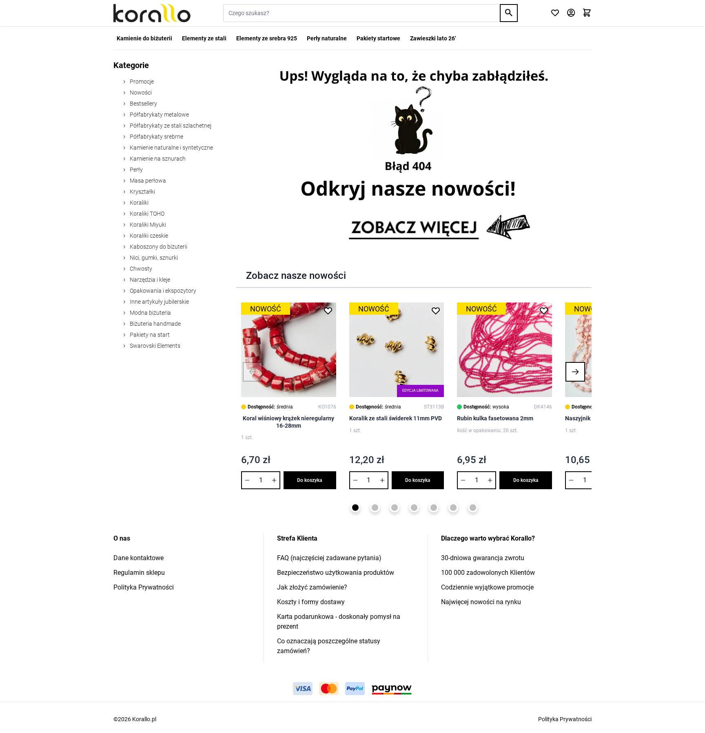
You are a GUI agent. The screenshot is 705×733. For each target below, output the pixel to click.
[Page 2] (375, 507)
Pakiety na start (149, 334)
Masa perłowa (147, 180)
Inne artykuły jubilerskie (159, 301)
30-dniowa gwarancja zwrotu (482, 558)
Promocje (141, 81)
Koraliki (139, 202)
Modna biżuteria (150, 312)
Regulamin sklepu (139, 572)
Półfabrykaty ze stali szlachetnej (170, 125)
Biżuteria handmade (155, 323)
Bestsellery (143, 103)
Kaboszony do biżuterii (158, 246)
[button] (252, 372)
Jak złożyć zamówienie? (312, 587)
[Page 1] (355, 507)
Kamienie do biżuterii (144, 38)
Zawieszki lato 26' (433, 38)
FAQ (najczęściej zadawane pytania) (329, 558)
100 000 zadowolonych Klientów (488, 572)
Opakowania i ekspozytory (162, 290)
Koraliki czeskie (148, 235)
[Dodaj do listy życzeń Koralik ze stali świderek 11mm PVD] (436, 311)
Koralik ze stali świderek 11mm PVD (395, 418)
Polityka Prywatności (143, 587)
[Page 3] (394, 507)
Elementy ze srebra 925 (266, 38)
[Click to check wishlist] (555, 13)
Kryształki (142, 191)
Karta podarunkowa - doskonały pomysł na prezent (338, 621)
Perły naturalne (327, 38)
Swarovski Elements (154, 345)
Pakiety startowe (378, 38)
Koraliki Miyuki (147, 224)
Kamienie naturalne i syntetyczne (171, 147)
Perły (136, 169)
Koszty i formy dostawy (311, 602)
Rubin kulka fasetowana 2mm (495, 418)
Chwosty (140, 268)
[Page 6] (453, 507)
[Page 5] (433, 507)
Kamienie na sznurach (157, 158)
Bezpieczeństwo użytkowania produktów (335, 572)
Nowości (140, 92)
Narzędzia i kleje (149, 279)
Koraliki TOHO (146, 213)
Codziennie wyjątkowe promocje (487, 587)
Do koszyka (309, 480)
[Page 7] (473, 507)
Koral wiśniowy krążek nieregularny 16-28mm (288, 422)
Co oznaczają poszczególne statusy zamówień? (328, 646)
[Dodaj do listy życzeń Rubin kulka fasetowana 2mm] (544, 311)
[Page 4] (414, 507)
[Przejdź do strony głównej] (152, 13)
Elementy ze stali (204, 38)
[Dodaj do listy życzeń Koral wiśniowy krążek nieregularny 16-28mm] (328, 311)
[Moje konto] (571, 13)
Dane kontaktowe (138, 558)
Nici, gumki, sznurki (153, 257)
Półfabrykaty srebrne (156, 136)
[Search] (509, 13)
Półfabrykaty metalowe (159, 114)
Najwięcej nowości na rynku (481, 602)
